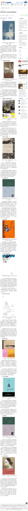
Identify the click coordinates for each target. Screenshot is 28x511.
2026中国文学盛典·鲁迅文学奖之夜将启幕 (23, 35)
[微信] (22, 15)
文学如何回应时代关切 (21, 26)
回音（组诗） (23, 100)
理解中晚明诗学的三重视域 (22, 90)
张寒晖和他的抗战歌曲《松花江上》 (23, 93)
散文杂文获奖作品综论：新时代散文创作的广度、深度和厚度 (23, 39)
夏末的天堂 (23, 109)
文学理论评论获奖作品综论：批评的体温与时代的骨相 (23, 36)
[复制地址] (26, 15)
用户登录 (17, 2)
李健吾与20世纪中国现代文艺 (22, 42)
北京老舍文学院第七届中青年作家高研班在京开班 (23, 22)
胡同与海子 (20, 29)
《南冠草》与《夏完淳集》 (22, 94)
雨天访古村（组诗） (24, 106)
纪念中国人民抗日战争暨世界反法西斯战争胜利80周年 (25, 61)
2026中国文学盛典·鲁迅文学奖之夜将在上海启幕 (23, 23)
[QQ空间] (24, 15)
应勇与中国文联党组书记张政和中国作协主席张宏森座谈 (23, 30)
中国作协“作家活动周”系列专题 (25, 65)
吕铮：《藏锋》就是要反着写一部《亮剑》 (23, 43)
